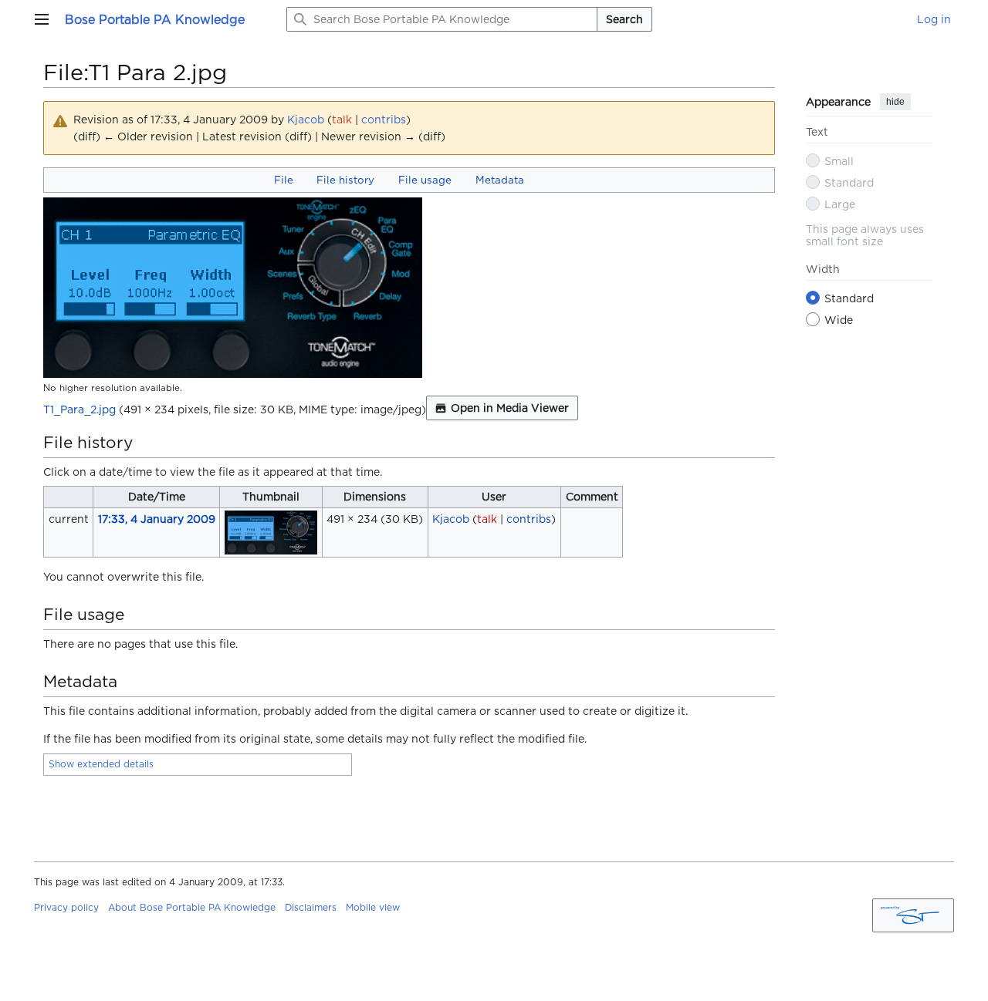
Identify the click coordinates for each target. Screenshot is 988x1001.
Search (624, 19)
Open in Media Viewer (510, 408)
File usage (425, 180)
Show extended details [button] (101, 764)
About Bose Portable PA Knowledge (192, 907)
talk (342, 119)
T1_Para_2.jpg (79, 409)
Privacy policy (66, 907)
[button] (41, 19)
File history (345, 180)
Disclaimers (311, 907)
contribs (383, 119)
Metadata (499, 180)
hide (895, 101)
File (283, 180)
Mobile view (373, 907)
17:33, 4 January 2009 (156, 519)
